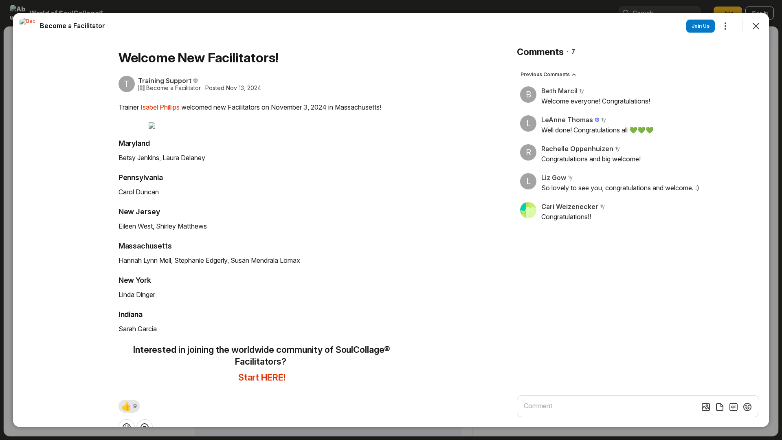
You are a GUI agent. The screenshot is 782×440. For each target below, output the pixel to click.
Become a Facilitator (173, 88)
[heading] (72, 25)
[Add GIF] (733, 407)
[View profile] (28, 26)
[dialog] (391, 220)
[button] (129, 406)
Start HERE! (262, 377)
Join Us (701, 26)
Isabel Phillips (160, 107)
